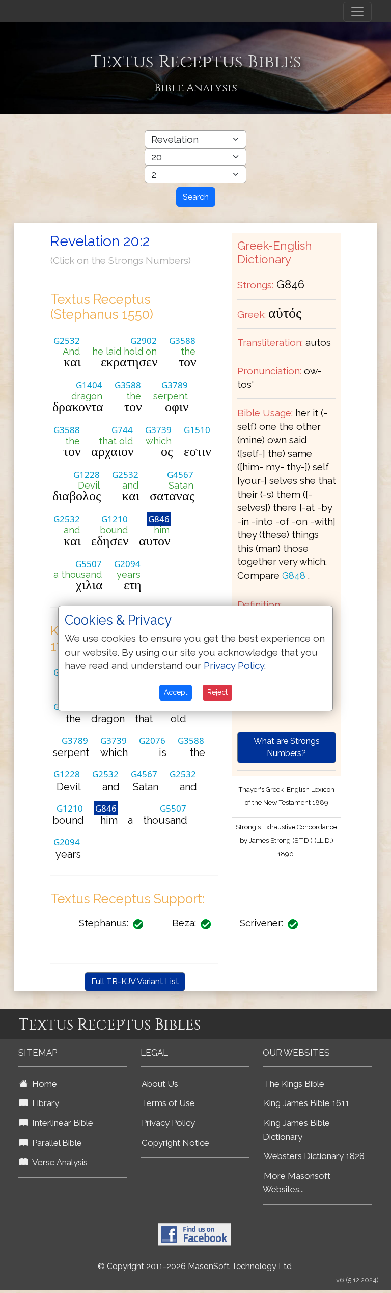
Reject (217, 692)
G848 (293, 575)
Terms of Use (168, 1103)
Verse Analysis (58, 1162)
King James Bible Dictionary (296, 1130)
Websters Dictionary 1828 (314, 1156)
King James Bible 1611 (306, 1103)
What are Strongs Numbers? (287, 747)
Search (196, 197)
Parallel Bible (55, 1143)
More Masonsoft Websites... (296, 1183)
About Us (160, 1084)
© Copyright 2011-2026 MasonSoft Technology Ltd (195, 1266)
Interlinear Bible (60, 1123)
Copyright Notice (175, 1143)
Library (43, 1103)
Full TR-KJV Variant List (135, 981)
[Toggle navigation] (357, 12)
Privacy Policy (168, 1123)
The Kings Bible (294, 1084)
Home (42, 1084)
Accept (175, 692)
